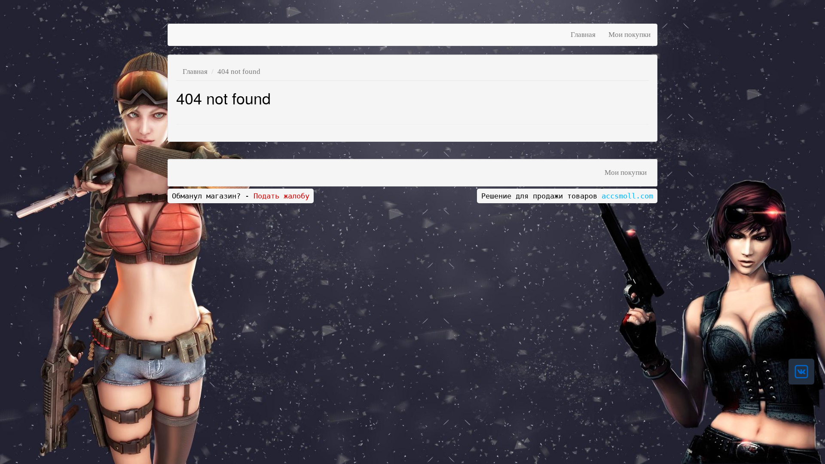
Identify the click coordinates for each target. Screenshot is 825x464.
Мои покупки (629, 35)
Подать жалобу (281, 196)
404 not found (238, 71)
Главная (583, 35)
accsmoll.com (627, 196)
